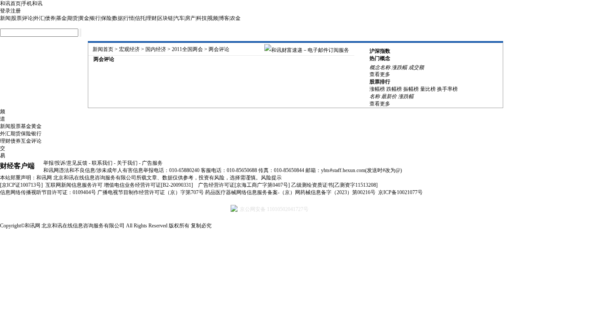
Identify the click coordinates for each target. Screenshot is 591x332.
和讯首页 (10, 3)
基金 (61, 18)
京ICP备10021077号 (400, 192)
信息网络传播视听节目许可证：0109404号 (48, 192)
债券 (50, 18)
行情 (129, 18)
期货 (72, 18)
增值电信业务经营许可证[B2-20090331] (148, 185)
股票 (16, 18)
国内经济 (155, 49)
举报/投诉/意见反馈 (65, 163)
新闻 (5, 18)
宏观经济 (129, 49)
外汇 (39, 18)
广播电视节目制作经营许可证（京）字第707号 (150, 192)
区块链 (165, 18)
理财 (151, 18)
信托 (140, 18)
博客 (224, 18)
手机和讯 (32, 3)
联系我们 (102, 163)
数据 (117, 18)
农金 (235, 18)
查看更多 (379, 74)
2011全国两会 (187, 49)
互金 (26, 141)
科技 (201, 18)
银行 (95, 18)
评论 (27, 18)
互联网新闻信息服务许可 (74, 185)
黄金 (84, 18)
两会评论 (219, 49)
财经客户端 (17, 165)
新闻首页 (103, 49)
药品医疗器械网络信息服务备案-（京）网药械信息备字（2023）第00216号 (290, 192)
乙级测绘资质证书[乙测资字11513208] (334, 185)
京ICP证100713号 (21, 185)
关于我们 (127, 163)
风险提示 (271, 178)
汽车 (179, 18)
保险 (106, 18)
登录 (5, 11)
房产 (190, 18)
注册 (15, 11)
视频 (213, 18)
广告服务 (152, 163)
